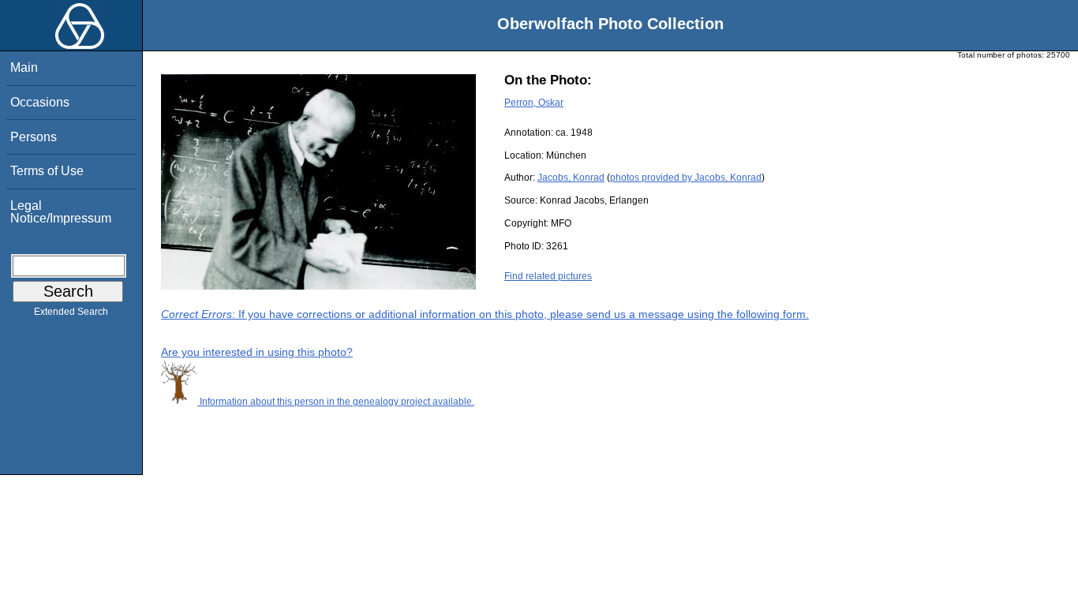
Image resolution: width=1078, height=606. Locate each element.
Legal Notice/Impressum (60, 212)
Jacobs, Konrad (571, 177)
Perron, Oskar (533, 102)
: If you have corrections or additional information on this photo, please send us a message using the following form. (485, 314)
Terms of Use (47, 171)
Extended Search (71, 311)
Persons (33, 137)
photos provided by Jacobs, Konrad (686, 177)
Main (24, 67)
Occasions (39, 102)
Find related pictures (548, 276)
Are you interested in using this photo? (257, 352)
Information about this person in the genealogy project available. (335, 401)
